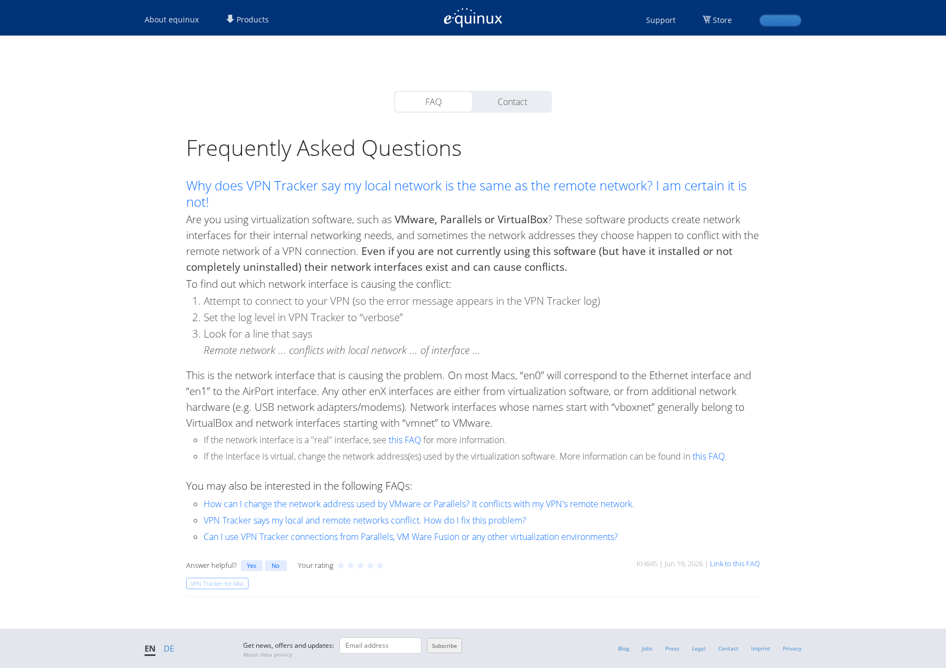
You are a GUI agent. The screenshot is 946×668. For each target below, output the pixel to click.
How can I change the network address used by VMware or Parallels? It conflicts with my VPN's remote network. (419, 504)
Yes (251, 565)
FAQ (433, 102)
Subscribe (444, 645)
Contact (512, 102)
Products (251, 19)
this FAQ (405, 440)
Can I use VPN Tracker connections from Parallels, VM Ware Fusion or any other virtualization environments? (411, 537)
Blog (623, 648)
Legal (699, 648)
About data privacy (267, 654)
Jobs (647, 648)
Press (672, 648)
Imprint (760, 648)
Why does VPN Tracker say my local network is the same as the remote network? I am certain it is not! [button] (466, 193)
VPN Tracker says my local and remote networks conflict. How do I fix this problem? (365, 520)
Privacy (792, 648)
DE (169, 648)
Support (661, 20)
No (276, 565)
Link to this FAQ (735, 563)
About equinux (172, 19)
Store (722, 20)
